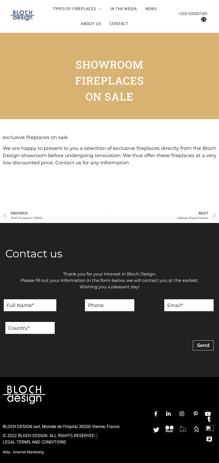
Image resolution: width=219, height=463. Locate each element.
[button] (77, 9)
